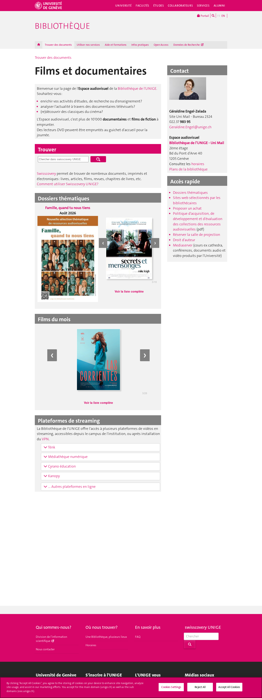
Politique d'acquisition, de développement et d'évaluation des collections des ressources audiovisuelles (197, 221)
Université (123, 5)
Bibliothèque (62, 26)
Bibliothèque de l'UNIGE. (137, 88)
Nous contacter (45, 649)
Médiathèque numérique (67, 456)
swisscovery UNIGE (203, 627)
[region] (131, 687)
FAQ (137, 637)
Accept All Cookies (229, 687)
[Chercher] (213, 15)
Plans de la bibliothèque (188, 169)
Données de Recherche (186, 45)
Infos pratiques (140, 45)
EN (223, 16)
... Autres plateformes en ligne (71, 486)
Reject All (200, 687)
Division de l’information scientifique (51, 639)
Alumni (219, 5)
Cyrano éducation (61, 466)
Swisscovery (46, 173)
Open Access (161, 45)
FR (218, 16)
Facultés (142, 5)
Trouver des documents (58, 45)
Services (203, 5)
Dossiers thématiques (190, 192)
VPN (45, 439)
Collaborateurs (180, 5)
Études (158, 5)
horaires (197, 163)
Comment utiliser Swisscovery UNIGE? (67, 184)
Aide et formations (115, 45)
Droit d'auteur (184, 239)
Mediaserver (183, 245)
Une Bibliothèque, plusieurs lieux (106, 637)
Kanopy (53, 475)
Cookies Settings (171, 687)
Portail (204, 16)
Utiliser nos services (88, 45)
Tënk (51, 447)
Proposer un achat (187, 208)
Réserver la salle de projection (196, 234)
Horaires (91, 645)
